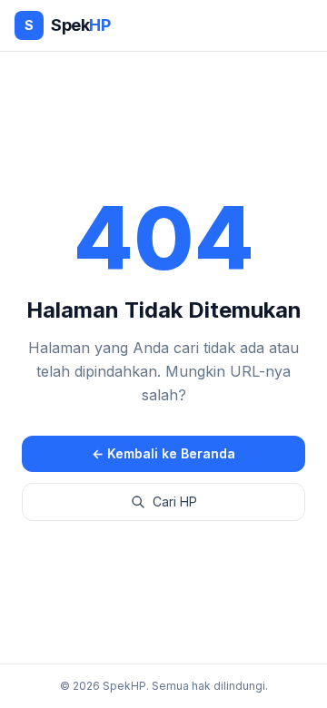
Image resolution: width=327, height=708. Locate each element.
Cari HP (175, 501)
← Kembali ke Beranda (163, 453)
